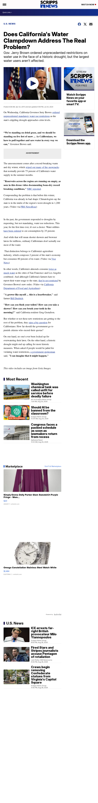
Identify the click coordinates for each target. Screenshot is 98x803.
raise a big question (38, 322)
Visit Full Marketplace (53, 466)
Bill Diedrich (16, 298)
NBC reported (34, 188)
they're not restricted (48, 280)
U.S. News (10, 23)
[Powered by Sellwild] (57, 614)
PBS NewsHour (28, 206)
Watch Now (88, 4)
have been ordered (12, 230)
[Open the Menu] (4, 4)
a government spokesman (42, 351)
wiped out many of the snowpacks (42, 167)
